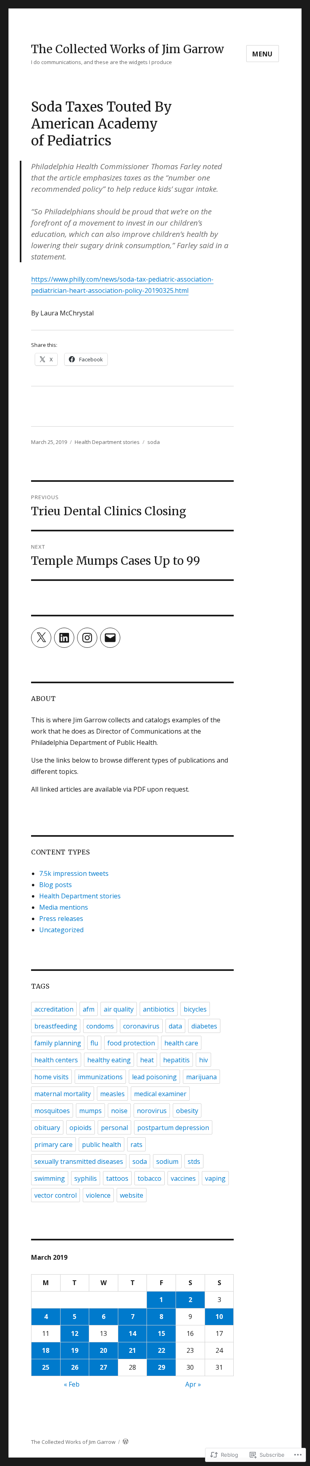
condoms (100, 1026)
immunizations (100, 1076)
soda (153, 442)
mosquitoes (52, 1110)
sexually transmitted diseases (78, 1161)
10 (219, 1316)
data (175, 1026)
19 (74, 1350)
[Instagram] (87, 638)
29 (161, 1367)
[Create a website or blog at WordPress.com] (125, 1441)
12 (74, 1333)
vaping (215, 1178)
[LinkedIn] (64, 638)
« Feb (72, 1384)
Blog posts (55, 884)
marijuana (201, 1076)
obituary (47, 1127)
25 (45, 1367)
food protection (131, 1043)
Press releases (61, 918)
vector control (55, 1195)
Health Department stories (107, 442)
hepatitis (176, 1059)
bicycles (195, 1009)
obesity (187, 1110)
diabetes (204, 1026)
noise (119, 1110)
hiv (203, 1059)
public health (101, 1144)
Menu (262, 54)
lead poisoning (154, 1076)
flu (94, 1043)
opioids (80, 1127)
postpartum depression (173, 1127)
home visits (51, 1076)
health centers (56, 1059)
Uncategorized (61, 929)
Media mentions (63, 907)
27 (103, 1367)
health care (181, 1043)
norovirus (152, 1110)
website (131, 1195)
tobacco (149, 1178)
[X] (41, 638)
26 (74, 1367)
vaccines (183, 1178)
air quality (119, 1009)
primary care (53, 1144)
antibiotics (158, 1009)
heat (147, 1059)
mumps (90, 1110)
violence (98, 1195)
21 (132, 1350)
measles (112, 1093)
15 (161, 1333)
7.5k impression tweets (74, 873)
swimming (49, 1178)
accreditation (53, 1009)
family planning (57, 1043)
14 (132, 1333)
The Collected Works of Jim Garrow (127, 49)
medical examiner (160, 1093)
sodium (167, 1161)
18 (45, 1350)
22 (161, 1350)
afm (88, 1009)
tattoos (117, 1178)
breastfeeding (55, 1026)
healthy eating (109, 1059)
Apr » (193, 1384)
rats (136, 1144)
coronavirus (141, 1026)
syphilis (85, 1178)
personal (114, 1127)
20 (103, 1350)
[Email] (110, 638)
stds (194, 1161)
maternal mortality (62, 1093)
